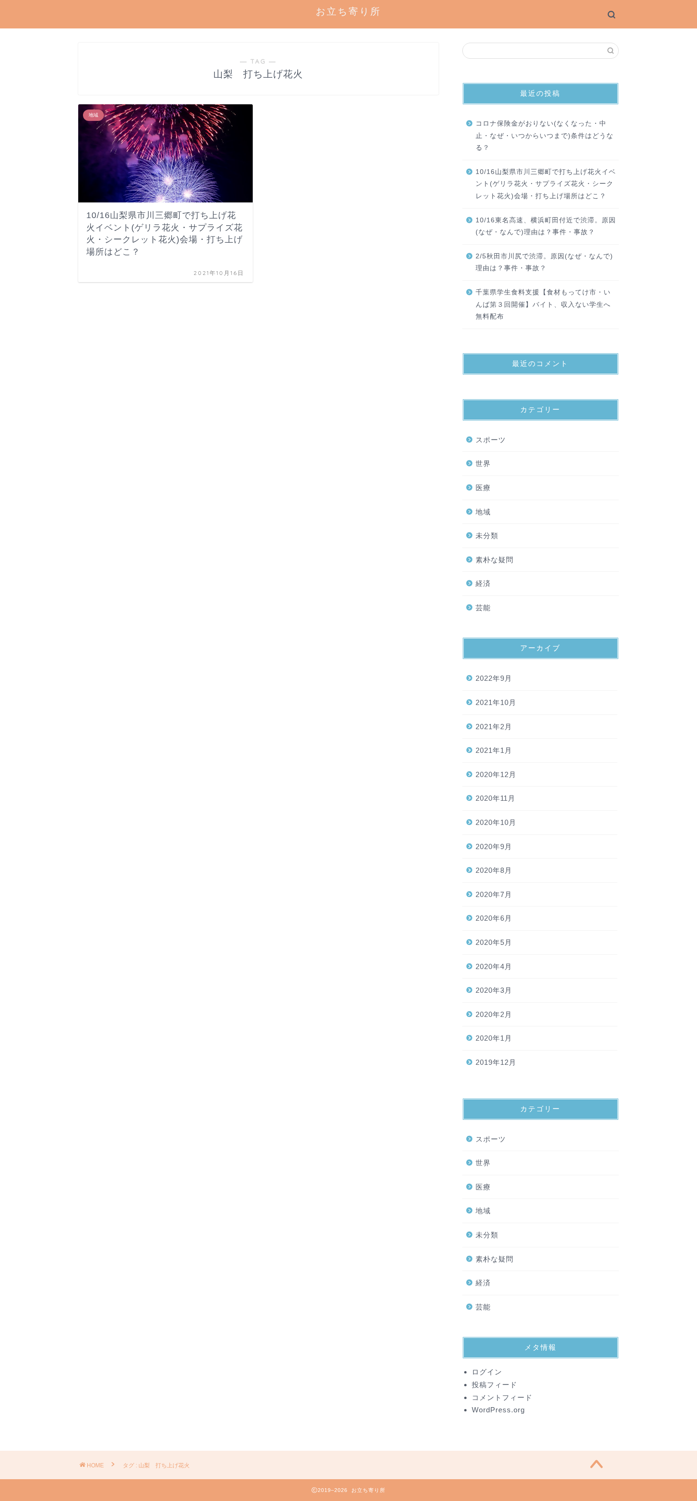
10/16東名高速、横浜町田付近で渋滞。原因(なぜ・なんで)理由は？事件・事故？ (546, 226)
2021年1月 (494, 750)
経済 (483, 583)
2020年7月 (494, 894)
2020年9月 (494, 846)
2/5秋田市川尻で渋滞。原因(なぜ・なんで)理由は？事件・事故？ (544, 262)
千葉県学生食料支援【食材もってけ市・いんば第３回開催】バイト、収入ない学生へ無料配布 (543, 304)
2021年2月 (494, 727)
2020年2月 (494, 1014)
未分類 (487, 535)
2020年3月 (494, 990)
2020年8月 (494, 870)
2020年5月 (494, 942)
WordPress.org (498, 1410)
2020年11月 (495, 798)
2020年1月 (494, 1038)
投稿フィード (494, 1385)
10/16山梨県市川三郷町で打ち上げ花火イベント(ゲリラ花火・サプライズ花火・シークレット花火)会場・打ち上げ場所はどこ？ (546, 184)
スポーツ (491, 440)
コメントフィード (502, 1397)
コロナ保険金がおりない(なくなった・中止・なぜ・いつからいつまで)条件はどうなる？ (545, 135)
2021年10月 (496, 702)
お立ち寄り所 (348, 11)
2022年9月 (494, 678)
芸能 (483, 608)
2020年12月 (496, 774)
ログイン (487, 1372)
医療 (483, 488)
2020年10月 (496, 822)
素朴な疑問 (495, 560)
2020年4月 (494, 966)
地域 (483, 512)
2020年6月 (494, 918)
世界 (483, 463)
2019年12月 (496, 1062)
